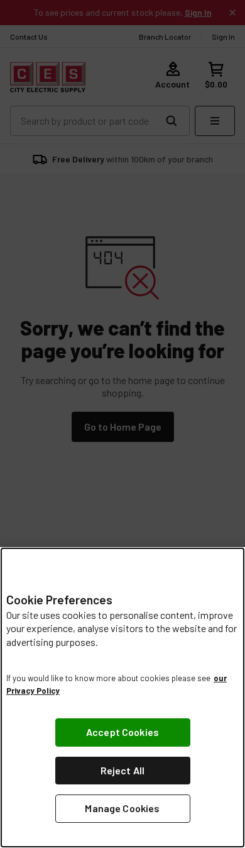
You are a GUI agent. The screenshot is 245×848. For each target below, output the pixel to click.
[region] (122, 697)
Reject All (123, 770)
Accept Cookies (122, 732)
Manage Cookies (122, 808)
